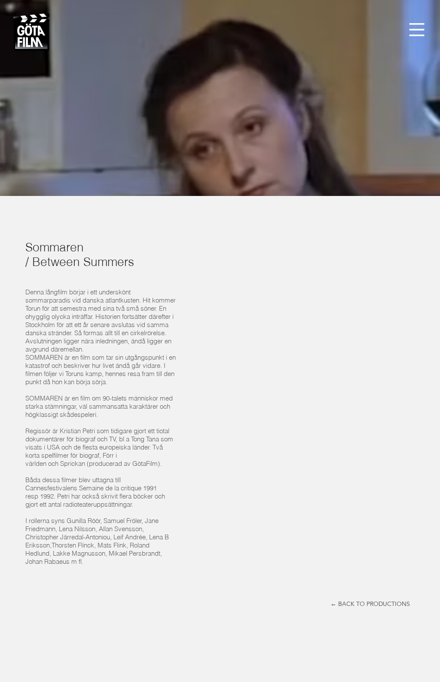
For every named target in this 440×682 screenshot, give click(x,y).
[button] (417, 29)
